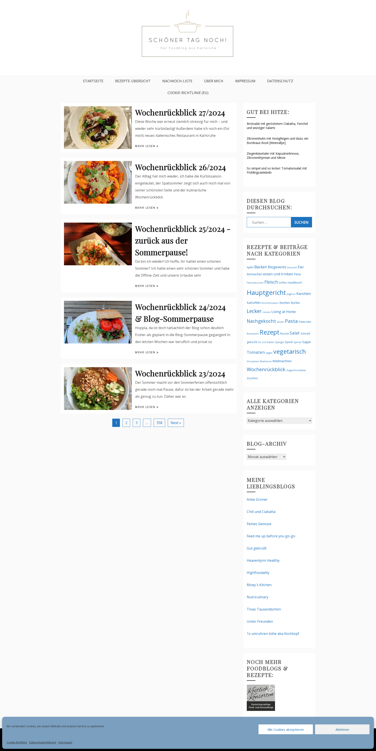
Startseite (93, 81)
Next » (176, 422)
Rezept (269, 332)
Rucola (284, 333)
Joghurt (291, 294)
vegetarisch (289, 351)
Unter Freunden (260, 621)
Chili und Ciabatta (261, 511)
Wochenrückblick (266, 369)
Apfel (250, 267)
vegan (269, 352)
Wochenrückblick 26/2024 (180, 167)
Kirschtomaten (270, 302)
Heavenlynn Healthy (263, 560)
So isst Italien (266, 342)
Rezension (253, 333)
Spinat (297, 342)
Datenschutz (280, 81)
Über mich (213, 81)
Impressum (65, 742)
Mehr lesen (146, 146)
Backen (260, 266)
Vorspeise (253, 361)
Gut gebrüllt (257, 548)
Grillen (283, 282)
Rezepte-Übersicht (133, 81)
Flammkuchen (255, 282)
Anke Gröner (257, 499)
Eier (301, 267)
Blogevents (277, 267)
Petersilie (305, 322)
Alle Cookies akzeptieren (285, 729)
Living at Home (283, 311)
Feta (297, 274)
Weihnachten (282, 361)
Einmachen (254, 274)
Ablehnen (342, 729)
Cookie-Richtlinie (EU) (188, 92)
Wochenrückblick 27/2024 (180, 112)
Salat (295, 333)
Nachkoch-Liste (177, 81)
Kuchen (284, 303)
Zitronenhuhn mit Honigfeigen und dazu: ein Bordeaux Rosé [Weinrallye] (277, 140)
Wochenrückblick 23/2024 (180, 373)
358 (159, 422)
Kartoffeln (254, 303)
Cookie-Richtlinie (17, 742)
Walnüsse (266, 361)
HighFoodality (258, 572)
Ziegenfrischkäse (296, 370)
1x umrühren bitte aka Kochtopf (273, 633)
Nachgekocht (261, 321)
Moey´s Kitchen (259, 584)
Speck (289, 342)
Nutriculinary (257, 597)
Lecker (254, 311)
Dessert (292, 267)
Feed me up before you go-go (271, 536)
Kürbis (295, 302)
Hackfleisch (295, 282)
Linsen (266, 312)
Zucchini (252, 378)
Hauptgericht (266, 292)
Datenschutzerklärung (42, 742)
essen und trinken (278, 274)
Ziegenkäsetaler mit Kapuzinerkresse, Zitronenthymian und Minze (273, 155)
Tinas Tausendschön (264, 609)
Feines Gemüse (259, 523)
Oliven (280, 321)
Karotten (303, 293)
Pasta (291, 321)
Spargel (279, 342)
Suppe (306, 342)
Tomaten (256, 352)
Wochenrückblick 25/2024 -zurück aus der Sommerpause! (182, 240)
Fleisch (271, 282)
